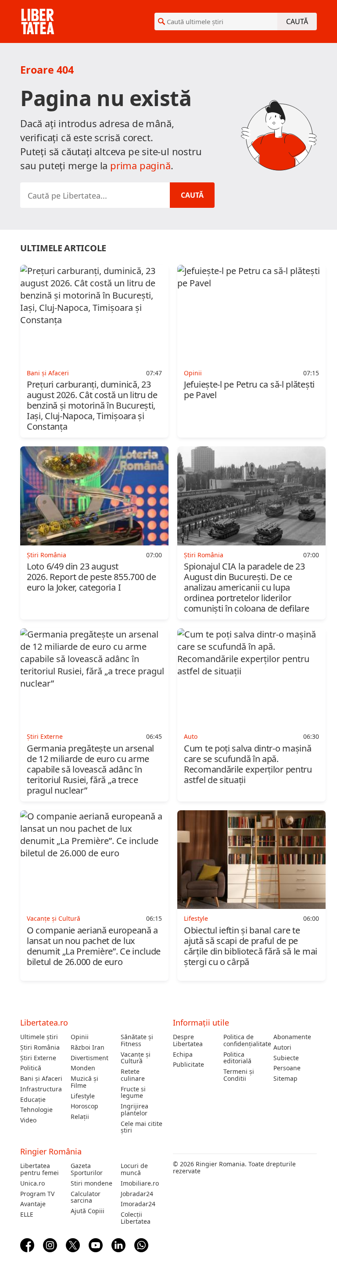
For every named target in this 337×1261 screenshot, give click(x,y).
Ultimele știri (39, 1036)
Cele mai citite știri (141, 1127)
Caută (297, 21)
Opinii (80, 1036)
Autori (282, 1047)
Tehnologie (36, 1109)
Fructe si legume (133, 1093)
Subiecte (286, 1058)
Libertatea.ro (44, 1022)
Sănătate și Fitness (137, 1040)
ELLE (26, 1214)
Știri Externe (38, 1058)
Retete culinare (133, 1075)
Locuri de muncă (134, 1169)
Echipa (183, 1054)
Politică (30, 1068)
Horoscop (84, 1106)
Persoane (287, 1068)
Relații (80, 1116)
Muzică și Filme (84, 1082)
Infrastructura (41, 1089)
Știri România (40, 1047)
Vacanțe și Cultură (136, 1058)
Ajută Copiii (87, 1211)
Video (28, 1120)
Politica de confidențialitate (245, 1040)
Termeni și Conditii (238, 1075)
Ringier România (51, 1151)
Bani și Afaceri (41, 1078)
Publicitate (188, 1064)
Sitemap (285, 1078)
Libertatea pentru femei (39, 1169)
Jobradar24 (137, 1193)
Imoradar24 (138, 1204)
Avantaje (33, 1204)
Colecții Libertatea (136, 1218)
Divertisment (89, 1058)
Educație (33, 1099)
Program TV (37, 1193)
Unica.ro (32, 1183)
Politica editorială (237, 1058)
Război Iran (87, 1047)
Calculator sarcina (85, 1197)
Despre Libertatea (188, 1040)
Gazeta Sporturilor (87, 1169)
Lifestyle (83, 1096)
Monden (83, 1068)
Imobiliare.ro (140, 1183)
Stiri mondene (91, 1183)
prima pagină (140, 165)
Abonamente (292, 1036)
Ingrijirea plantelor (134, 1110)
